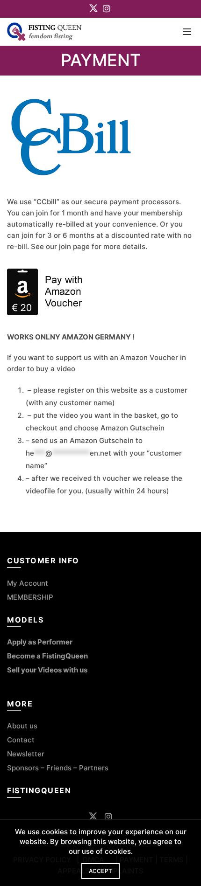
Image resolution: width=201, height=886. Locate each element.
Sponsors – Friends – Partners (57, 767)
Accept (101, 870)
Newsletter (25, 753)
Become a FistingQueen (47, 655)
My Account (27, 583)
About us (22, 725)
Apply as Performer (39, 641)
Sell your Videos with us (47, 669)
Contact (21, 739)
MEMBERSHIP (30, 597)
